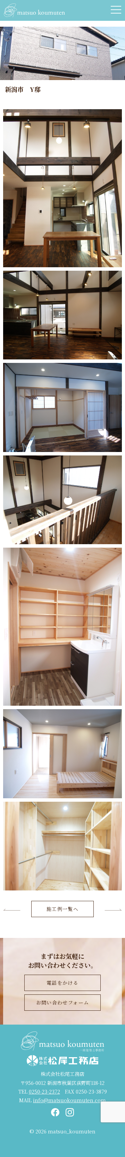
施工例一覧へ (62, 908)
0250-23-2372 (44, 1091)
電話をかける (62, 982)
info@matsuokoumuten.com (69, 1100)
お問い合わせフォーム (62, 1002)
